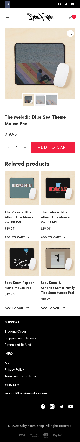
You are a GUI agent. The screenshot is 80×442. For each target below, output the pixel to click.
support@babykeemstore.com (26, 393)
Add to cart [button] (15, 237)
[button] (70, 33)
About (9, 363)
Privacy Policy (14, 369)
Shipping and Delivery (20, 338)
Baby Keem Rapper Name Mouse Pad (19, 285)
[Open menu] (7, 17)
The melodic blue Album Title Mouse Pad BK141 (55, 217)
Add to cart (53, 147)
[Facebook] (59, 4)
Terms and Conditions (20, 376)
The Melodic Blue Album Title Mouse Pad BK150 (19, 217)
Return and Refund (18, 344)
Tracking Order (15, 331)
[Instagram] (52, 406)
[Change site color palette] (7, 4)
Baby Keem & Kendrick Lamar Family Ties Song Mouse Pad (58, 287)
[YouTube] (72, 4)
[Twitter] (66, 4)
